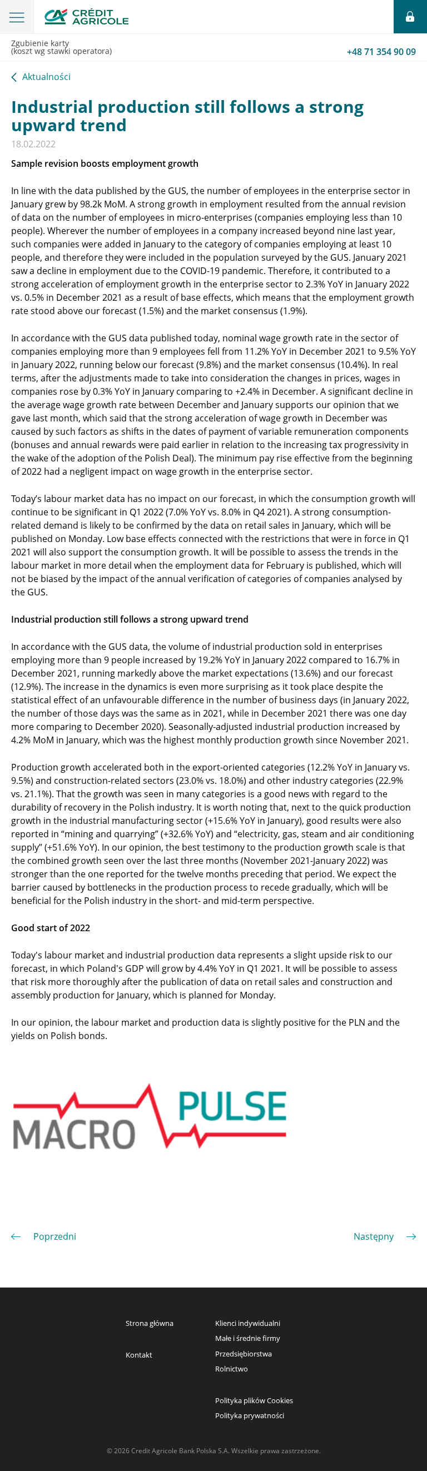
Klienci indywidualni (247, 1323)
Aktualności (46, 77)
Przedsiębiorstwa (243, 1354)
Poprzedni (54, 1236)
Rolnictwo (231, 1369)
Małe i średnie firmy (247, 1338)
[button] (17, 16)
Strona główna (149, 1323)
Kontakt (139, 1355)
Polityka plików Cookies (254, 1400)
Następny (374, 1236)
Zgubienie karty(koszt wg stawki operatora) (213, 48)
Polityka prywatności (249, 1415)
